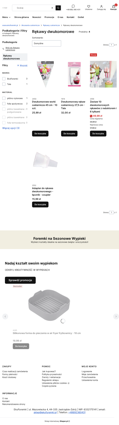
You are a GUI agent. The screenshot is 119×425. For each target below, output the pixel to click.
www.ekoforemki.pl (10, 25)
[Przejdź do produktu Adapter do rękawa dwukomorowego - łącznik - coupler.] (45, 160)
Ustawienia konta (90, 380)
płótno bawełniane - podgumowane (16, 110)
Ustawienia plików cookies (54, 383)
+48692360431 (76, 412)
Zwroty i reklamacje (51, 377)
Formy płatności (9, 374)
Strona (106, 45)
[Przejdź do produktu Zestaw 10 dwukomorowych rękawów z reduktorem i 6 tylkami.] (103, 74)
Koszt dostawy (9, 377)
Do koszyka (40, 133)
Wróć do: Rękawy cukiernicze (13, 49)
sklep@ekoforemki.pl (45, 412)
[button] (58, 7)
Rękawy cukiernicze (51, 25)
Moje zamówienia (90, 374)
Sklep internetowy (56, 421)
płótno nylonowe (15, 98)
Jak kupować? (49, 371)
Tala (9, 84)
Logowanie (87, 371)
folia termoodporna (16, 122)
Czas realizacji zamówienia (15, 371)
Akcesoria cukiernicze (30, 25)
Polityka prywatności (52, 374)
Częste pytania (49, 386)
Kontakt (6, 401)
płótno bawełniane (15, 117)
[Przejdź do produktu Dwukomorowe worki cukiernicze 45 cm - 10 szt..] (45, 74)
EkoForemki (12, 78)
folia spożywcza (14, 103)
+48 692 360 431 (73, 9)
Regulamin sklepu (50, 380)
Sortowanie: (37, 37)
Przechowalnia (88, 377)
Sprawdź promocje (20, 280)
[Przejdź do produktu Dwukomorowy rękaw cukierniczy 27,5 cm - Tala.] (74, 74)
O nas (5, 398)
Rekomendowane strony (13, 404)
